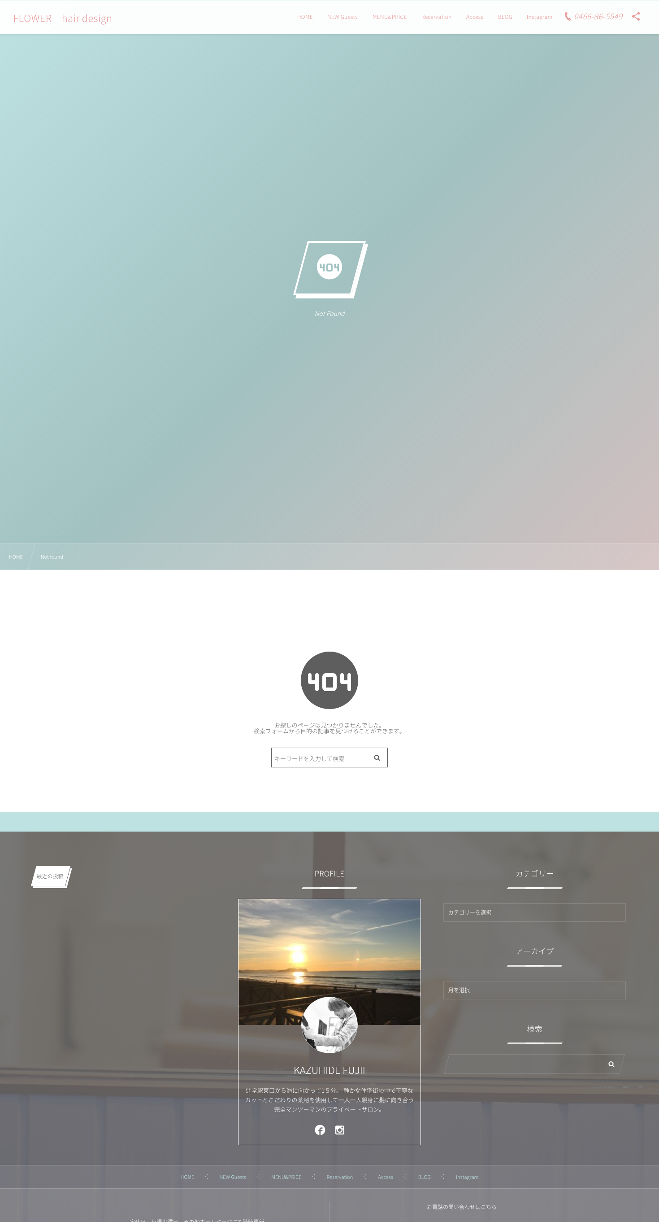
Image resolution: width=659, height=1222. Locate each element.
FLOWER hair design (62, 18)
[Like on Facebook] (320, 1129)
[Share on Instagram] (340, 1129)
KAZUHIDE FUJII (329, 1070)
